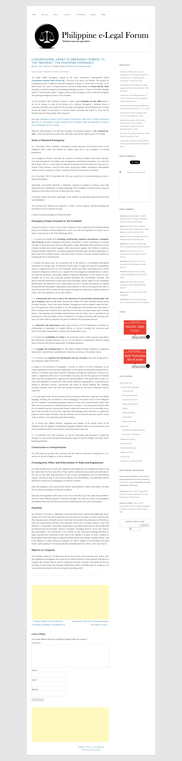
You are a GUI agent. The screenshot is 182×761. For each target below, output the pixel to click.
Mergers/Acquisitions (130, 404)
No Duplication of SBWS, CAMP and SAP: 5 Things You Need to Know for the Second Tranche (134, 219)
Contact (67, 15)
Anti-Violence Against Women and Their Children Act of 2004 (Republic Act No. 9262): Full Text (134, 229)
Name (35, 670)
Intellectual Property (127, 439)
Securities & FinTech (129, 400)
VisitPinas (89, 747)
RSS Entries (85, 750)
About (55, 15)
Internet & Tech (125, 443)
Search (93, 15)
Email (34, 680)
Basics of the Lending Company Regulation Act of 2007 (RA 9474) (133, 274)
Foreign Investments (129, 395)
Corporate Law (127, 391)
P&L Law (37, 66)
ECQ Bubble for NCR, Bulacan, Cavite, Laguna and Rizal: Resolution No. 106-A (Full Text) (134, 88)
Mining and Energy (129, 421)
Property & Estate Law (128, 448)
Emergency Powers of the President (55, 119)
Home (34, 15)
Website (35, 689)
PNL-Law (44, 15)
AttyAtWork (81, 747)
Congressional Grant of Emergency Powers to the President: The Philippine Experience (68, 60)
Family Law (124, 426)
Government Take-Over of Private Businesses (90, 119)
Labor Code (132, 491)
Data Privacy (135, 497)
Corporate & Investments (129, 387)
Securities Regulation (133, 494)
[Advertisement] (70, 602)
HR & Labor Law (126, 383)
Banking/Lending (128, 412)
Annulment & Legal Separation (133, 430)
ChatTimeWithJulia (98, 747)
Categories (80, 15)
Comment (36, 643)
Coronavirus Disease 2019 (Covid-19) (48, 80)
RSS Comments (95, 750)
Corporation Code (126, 506)
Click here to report (126, 482)
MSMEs (125, 408)
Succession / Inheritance (131, 434)
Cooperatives (127, 417)
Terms (103, 15)
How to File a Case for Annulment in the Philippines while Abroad (133, 254)
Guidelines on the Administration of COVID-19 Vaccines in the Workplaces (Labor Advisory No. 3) (134, 98)
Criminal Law (125, 456)
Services (46, 66)
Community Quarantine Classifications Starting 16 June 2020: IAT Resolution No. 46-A (135, 144)
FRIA (121, 512)
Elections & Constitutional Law (78, 66)
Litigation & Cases (126, 452)
